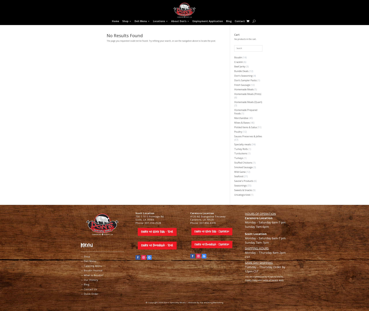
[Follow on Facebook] (137, 257)
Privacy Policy (251, 280)
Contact (240, 21)
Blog (229, 21)
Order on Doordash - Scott (157, 245)
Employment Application (208, 21)
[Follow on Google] (149, 257)
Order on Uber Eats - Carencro (211, 232)
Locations (159, 21)
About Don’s (179, 21)
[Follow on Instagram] (143, 257)
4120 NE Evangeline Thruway (208, 216)
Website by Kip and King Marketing (205, 302)
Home (115, 21)
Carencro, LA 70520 (202, 219)
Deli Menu (141, 21)
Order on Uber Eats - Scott (157, 232)
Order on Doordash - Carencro (212, 244)
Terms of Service (270, 280)
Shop (125, 21)
